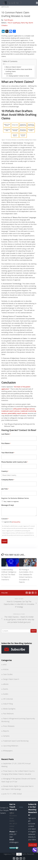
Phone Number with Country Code (14, 462)
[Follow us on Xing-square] (29, 593)
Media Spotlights (9, 709)
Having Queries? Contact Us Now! (19, 76)
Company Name (7, 480)
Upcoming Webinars (10, 746)
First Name (6, 443)
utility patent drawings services (24, 409)
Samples (6, 736)
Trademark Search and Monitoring (15, 741)
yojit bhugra (8, 20)
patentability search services (17, 413)
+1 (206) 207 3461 (13, 834)
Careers (3, 813)
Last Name (5, 434)
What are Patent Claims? (13, 67)
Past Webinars (8, 713)
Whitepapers (8, 751)
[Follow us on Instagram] (35, 593)
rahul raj (24, 23)
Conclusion (9, 74)
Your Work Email (7, 453)
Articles (5, 7)
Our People (4, 810)
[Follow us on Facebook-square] (27, 593)
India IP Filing (8, 704)
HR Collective (8, 699)
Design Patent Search (11, 679)
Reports (6, 731)
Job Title (5, 489)
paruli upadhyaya (14, 23)
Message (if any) (7, 505)
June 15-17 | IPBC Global (12, 794)
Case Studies (8, 674)
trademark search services (10, 411)
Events (5, 689)
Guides (5, 694)
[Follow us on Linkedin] (32, 593)
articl (5, 664)
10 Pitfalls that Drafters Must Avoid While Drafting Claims (19, 70)
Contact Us (4, 808)
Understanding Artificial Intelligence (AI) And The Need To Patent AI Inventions (8, 574)
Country (4, 471)
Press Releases (8, 726)
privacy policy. (16, 522)
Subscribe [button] (32, 845)
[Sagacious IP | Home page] (15, 2)
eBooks (5, 684)
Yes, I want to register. (11, 501)
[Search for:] (15, 631)
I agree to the (12, 522)
